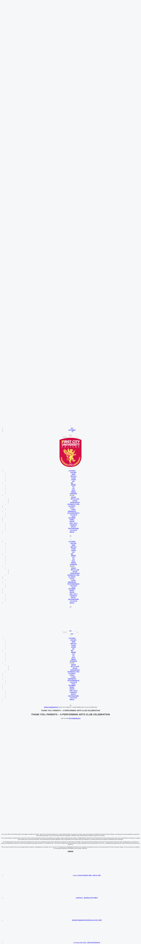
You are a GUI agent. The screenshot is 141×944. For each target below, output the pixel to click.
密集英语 (73, 492)
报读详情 (72, 521)
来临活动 (72, 532)
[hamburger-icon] (70, 468)
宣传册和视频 (73, 493)
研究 (73, 481)
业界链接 (73, 479)
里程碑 (73, 474)
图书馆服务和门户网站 (73, 504)
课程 (72, 483)
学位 (73, 488)
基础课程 (73, 484)
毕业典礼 (73, 509)
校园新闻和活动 (72, 511)
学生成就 (73, 477)
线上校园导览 (71, 506)
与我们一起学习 (73, 523)
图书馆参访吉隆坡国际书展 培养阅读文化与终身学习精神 (87, 920)
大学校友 (72, 507)
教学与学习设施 (75, 499)
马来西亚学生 (73, 525)
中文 (71, 634)
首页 (45, 707)
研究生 (73, 490)
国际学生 (73, 526)
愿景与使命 (73, 472)
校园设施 (73, 497)
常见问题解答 (71, 430)
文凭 (73, 486)
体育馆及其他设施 (75, 502)
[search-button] (77, 437)
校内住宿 (75, 500)
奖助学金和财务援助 (73, 528)
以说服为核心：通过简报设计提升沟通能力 (87, 897)
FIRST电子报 (73, 514)
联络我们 (72, 519)
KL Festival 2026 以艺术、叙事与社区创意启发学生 (87, 942)
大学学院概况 (71, 470)
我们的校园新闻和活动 (73, 513)
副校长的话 (73, 476)
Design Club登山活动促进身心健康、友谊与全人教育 (87, 875)
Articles (73, 516)
